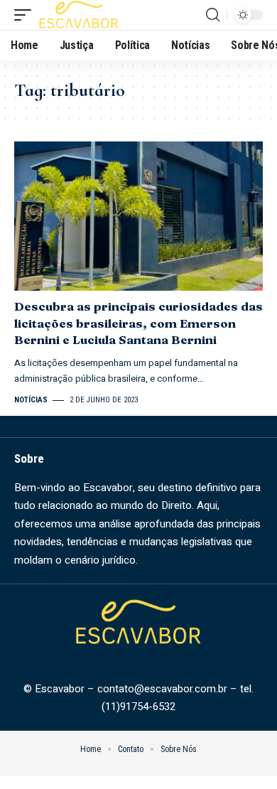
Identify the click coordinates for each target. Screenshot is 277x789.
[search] (212, 15)
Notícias (31, 399)
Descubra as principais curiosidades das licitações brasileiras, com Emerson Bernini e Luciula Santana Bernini (138, 323)
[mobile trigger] (26, 15)
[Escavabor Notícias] (78, 15)
